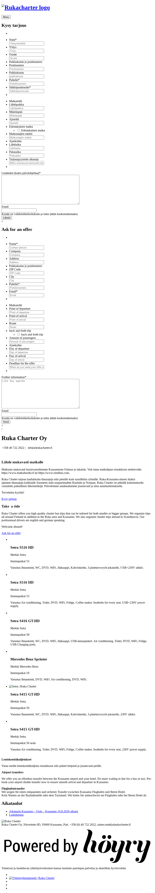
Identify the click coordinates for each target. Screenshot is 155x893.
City (11, 276)
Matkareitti (15, 101)
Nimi (13, 39)
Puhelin (14, 80)
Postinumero (16, 65)
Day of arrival (17, 356)
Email (5, 206)
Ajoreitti (14, 119)
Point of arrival (18, 316)
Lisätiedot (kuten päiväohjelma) (21, 173)
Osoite (13, 54)
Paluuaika (15, 151)
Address (14, 258)
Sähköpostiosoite (20, 87)
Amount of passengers (22, 337)
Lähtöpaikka (16, 104)
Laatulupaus (16, 814)
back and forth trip (20, 330)
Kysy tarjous (9, 498)
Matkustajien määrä (20, 133)
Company (15, 251)
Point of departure (19, 308)
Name (13, 243)
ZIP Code (15, 269)
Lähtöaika (15, 144)
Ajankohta (15, 141)
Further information (14, 377)
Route (12, 323)
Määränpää (15, 111)
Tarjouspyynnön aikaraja (24, 159)
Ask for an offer (11, 533)
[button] (6, 17)
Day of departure (19, 348)
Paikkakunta (16, 72)
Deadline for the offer (22, 363)
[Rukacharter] (26, 7)
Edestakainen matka (21, 126)
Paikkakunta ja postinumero (25, 61)
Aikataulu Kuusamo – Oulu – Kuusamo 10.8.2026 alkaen (43, 811)
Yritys (12, 47)
